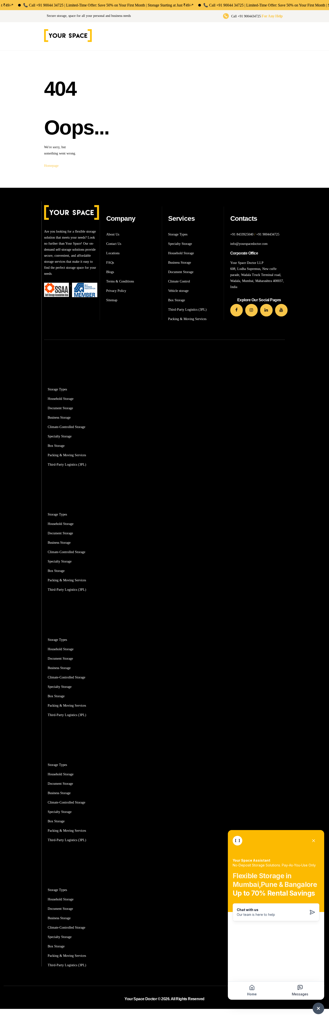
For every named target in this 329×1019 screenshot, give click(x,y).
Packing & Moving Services (67, 455)
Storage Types (57, 389)
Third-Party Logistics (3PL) (67, 464)
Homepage (51, 166)
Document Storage (60, 408)
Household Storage (60, 399)
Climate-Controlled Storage (66, 427)
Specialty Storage (60, 436)
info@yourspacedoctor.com (249, 244)
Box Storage (56, 446)
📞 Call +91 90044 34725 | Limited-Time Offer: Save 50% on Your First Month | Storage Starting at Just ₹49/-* (92, 5)
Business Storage (59, 417)
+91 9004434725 (267, 234)
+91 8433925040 (241, 234)
